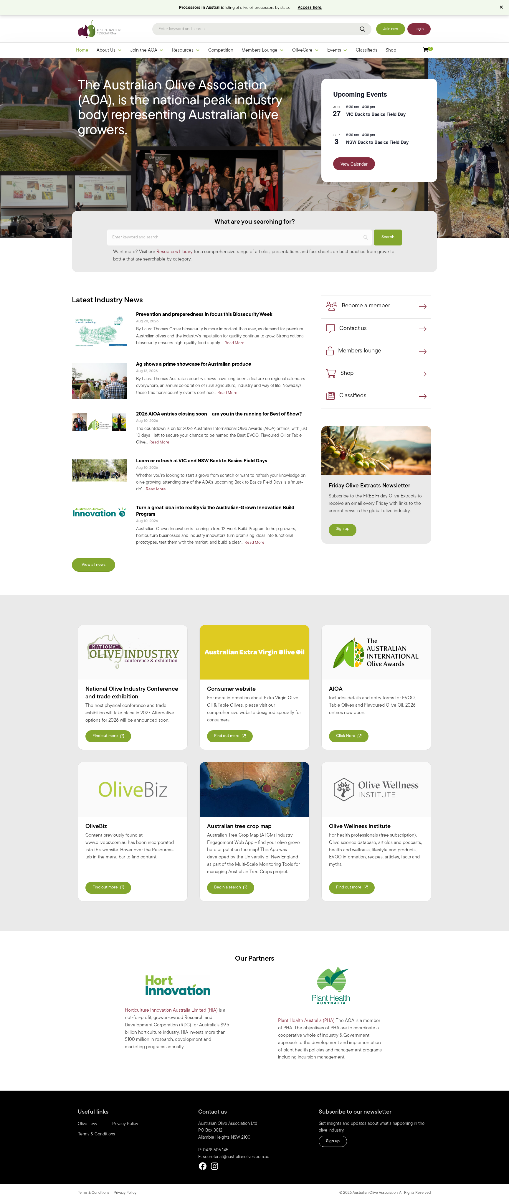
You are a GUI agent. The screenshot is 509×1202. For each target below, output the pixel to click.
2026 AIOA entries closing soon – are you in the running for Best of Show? (219, 414)
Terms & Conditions (96, 1134)
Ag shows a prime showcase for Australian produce (193, 364)
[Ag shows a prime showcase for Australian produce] (99, 381)
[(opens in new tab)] (132, 652)
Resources (183, 50)
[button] (502, 7)
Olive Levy (87, 1124)
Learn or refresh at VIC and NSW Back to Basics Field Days (201, 461)
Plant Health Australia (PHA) (306, 1020)
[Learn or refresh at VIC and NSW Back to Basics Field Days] (99, 470)
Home (82, 50)
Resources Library (174, 252)
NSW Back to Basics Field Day (377, 142)
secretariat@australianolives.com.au (236, 1157)
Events (334, 50)
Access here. (310, 8)
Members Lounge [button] (259, 50)
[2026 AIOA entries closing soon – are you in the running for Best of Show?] (99, 422)
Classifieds (366, 50)
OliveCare (302, 50)
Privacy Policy (125, 1124)
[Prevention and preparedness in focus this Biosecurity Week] (99, 331)
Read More (234, 343)
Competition (220, 50)
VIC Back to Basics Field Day (376, 114)
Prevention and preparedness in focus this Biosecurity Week (204, 314)
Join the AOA (143, 50)
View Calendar (354, 164)
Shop (391, 50)
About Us (106, 50)
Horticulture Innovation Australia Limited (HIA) (171, 1010)
